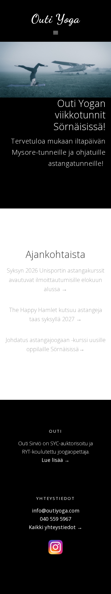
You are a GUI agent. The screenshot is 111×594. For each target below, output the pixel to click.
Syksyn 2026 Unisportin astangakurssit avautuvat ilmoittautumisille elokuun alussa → (55, 280)
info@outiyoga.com (55, 510)
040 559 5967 (55, 518)
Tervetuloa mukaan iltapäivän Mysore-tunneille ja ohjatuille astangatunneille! (58, 152)
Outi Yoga (55, 18)
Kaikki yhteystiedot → (55, 527)
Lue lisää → (55, 459)
